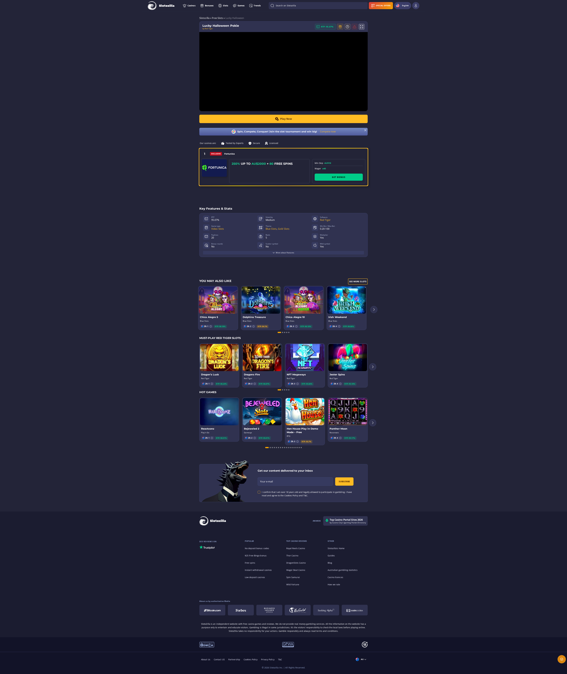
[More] (562, 659)
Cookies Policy (251, 659)
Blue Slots (271, 228)
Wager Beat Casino (295, 570)
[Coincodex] (355, 610)
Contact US (219, 659)
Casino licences (335, 577)
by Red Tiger (207, 29)
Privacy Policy (267, 659)
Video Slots (217, 228)
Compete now (328, 131)
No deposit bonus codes (257, 548)
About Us (205, 659)
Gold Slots (283, 228)
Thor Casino (292, 555)
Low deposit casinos (255, 577)
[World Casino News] (298, 610)
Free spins (250, 562)
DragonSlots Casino (296, 562)
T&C (280, 659)
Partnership (234, 659)
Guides (331, 555)
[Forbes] (241, 610)
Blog (330, 562)
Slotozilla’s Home (336, 548)
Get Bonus (338, 177)
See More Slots (357, 281)
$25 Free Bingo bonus (256, 555)
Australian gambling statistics (342, 570)
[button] (210, 326)
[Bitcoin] (212, 610)
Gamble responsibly (289, 631)
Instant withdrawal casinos (258, 570)
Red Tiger (325, 220)
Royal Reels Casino (295, 548)
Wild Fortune (292, 584)
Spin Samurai (293, 577)
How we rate (334, 584)
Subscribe (344, 481)
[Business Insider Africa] (269, 610)
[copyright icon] (206, 644)
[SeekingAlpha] (326, 610)
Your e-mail (266, 481)
